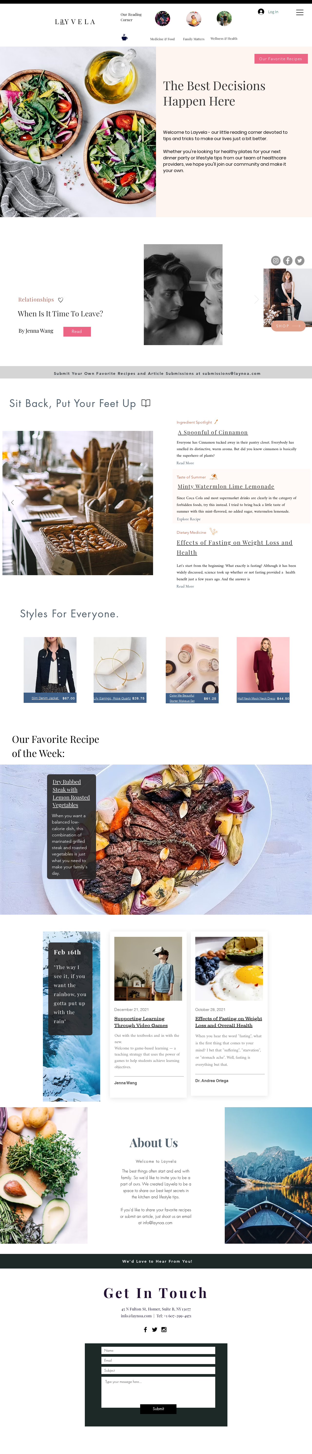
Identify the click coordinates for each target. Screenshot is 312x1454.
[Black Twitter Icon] (154, 1329)
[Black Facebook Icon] (145, 1329)
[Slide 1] (113, 357)
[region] (50, 675)
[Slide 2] (125, 357)
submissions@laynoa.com (232, 373)
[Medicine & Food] (162, 18)
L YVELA (76, 21)
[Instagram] (276, 260)
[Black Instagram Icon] (163, 1329)
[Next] (256, 299)
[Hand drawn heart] (60, 300)
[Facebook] (287, 260)
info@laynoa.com (157, 1222)
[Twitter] (299, 260)
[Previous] (12, 503)
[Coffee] (125, 37)
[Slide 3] (119, 357)
